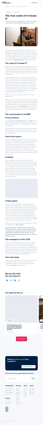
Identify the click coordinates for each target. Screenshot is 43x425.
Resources (7, 6)
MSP (32, 120)
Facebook (32, 390)
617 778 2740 (7, 401)
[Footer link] (21, 363)
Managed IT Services (18, 389)
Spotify (32, 394)
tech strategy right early (18, 59)
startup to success (19, 224)
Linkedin (32, 392)
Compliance (18, 394)
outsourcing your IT (21, 120)
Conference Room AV (18, 400)
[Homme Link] (6, 2)
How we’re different (25, 389)
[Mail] (19, 280)
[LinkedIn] (15, 280)
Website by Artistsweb (5, 422)
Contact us (14, 265)
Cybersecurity (18, 392)
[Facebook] (7, 280)
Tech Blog (13, 6)
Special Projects (18, 403)
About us (25, 392)
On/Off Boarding (17, 397)
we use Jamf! (23, 106)
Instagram (32, 388)
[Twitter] (11, 280)
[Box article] (21, 314)
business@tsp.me (8, 403)
